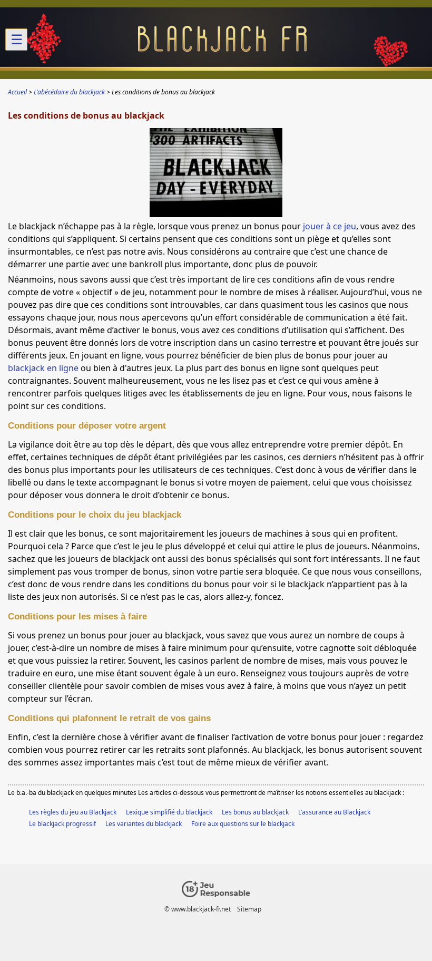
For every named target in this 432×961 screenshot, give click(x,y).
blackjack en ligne (43, 368)
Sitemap (249, 909)
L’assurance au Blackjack (334, 812)
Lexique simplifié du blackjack (169, 812)
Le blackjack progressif (62, 823)
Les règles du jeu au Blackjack (72, 812)
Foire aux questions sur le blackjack (242, 823)
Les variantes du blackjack (143, 823)
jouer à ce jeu (329, 226)
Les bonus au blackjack (255, 812)
